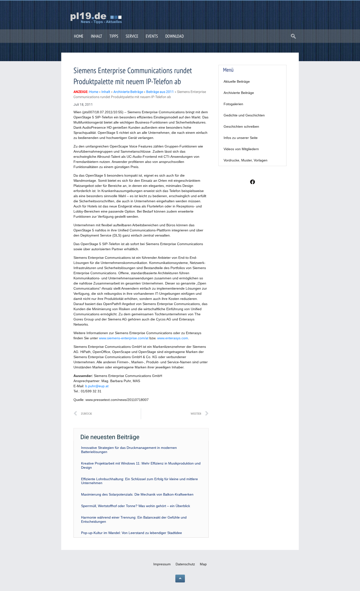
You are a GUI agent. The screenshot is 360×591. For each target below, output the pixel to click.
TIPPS (113, 36)
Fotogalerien (233, 104)
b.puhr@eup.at (96, 386)
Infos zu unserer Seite (241, 138)
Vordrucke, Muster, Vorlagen (245, 160)
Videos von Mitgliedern (241, 149)
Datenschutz (185, 564)
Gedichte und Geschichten (244, 115)
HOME (79, 36)
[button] (293, 37)
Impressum (162, 564)
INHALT (96, 36)
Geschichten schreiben (241, 126)
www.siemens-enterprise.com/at (123, 338)
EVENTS (152, 36)
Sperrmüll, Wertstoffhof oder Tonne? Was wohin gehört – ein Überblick (135, 506)
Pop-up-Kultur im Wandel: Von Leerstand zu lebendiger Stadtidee (131, 533)
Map (203, 564)
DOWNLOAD (174, 36)
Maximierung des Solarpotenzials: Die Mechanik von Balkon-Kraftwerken (137, 494)
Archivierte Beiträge (239, 93)
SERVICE (132, 36)
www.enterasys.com (172, 338)
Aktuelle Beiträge (237, 81)
